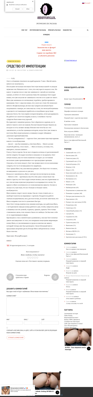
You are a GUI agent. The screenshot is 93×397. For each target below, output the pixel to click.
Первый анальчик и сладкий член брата (76, 262)
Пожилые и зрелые (72, 193)
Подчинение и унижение (74, 190)
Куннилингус (70, 176)
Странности (70, 217)
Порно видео (47, 45)
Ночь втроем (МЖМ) (71, 131)
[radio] (28, 258)
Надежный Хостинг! (71, 318)
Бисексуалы (70, 155)
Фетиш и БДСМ (71, 231)
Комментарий (11, 296)
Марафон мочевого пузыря (73, 111)
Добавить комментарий (35, 70)
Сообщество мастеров (72, 322)
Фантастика (70, 228)
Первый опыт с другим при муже (76, 118)
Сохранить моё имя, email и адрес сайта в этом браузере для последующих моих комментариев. (32, 331)
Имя (8, 319)
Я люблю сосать (69, 121)
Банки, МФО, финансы (72, 320)
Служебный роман (72, 211)
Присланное (70, 199)
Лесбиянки (69, 179)
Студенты (69, 220)
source (9, 240)
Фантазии (69, 225)
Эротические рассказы (38, 30)
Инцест (68, 170)
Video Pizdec (68, 316)
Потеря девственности (74, 196)
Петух (68, 287)
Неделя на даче (71, 273)
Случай (68, 214)
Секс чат (24, 30)
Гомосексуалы (71, 158)
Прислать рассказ (54, 30)
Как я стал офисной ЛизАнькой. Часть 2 (75, 141)
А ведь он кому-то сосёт (74, 303)
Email (26, 319)
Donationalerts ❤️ (79, 99)
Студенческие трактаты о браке (22, 276)
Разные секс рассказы (14, 61)
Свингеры (69, 208)
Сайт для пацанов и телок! (73, 324)
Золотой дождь (71, 164)
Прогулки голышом (71, 125)
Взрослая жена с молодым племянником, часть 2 (73, 136)
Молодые (69, 185)
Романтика (70, 205)
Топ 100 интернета (70, 326)
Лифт (68, 268)
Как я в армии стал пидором (76, 249)
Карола (47, 275)
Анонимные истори (71, 314)
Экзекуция (69, 234)
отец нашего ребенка (73, 298)
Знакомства (67, 30)
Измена (68, 167)
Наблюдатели (70, 187)
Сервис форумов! (70, 328)
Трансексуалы (71, 222)
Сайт (43, 319)
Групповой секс (71, 161)
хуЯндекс (46, 35)
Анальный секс (71, 153)
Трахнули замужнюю (71, 115)
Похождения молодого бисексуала (76, 128)
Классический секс (72, 173)
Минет (68, 182)
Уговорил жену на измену (73, 108)
